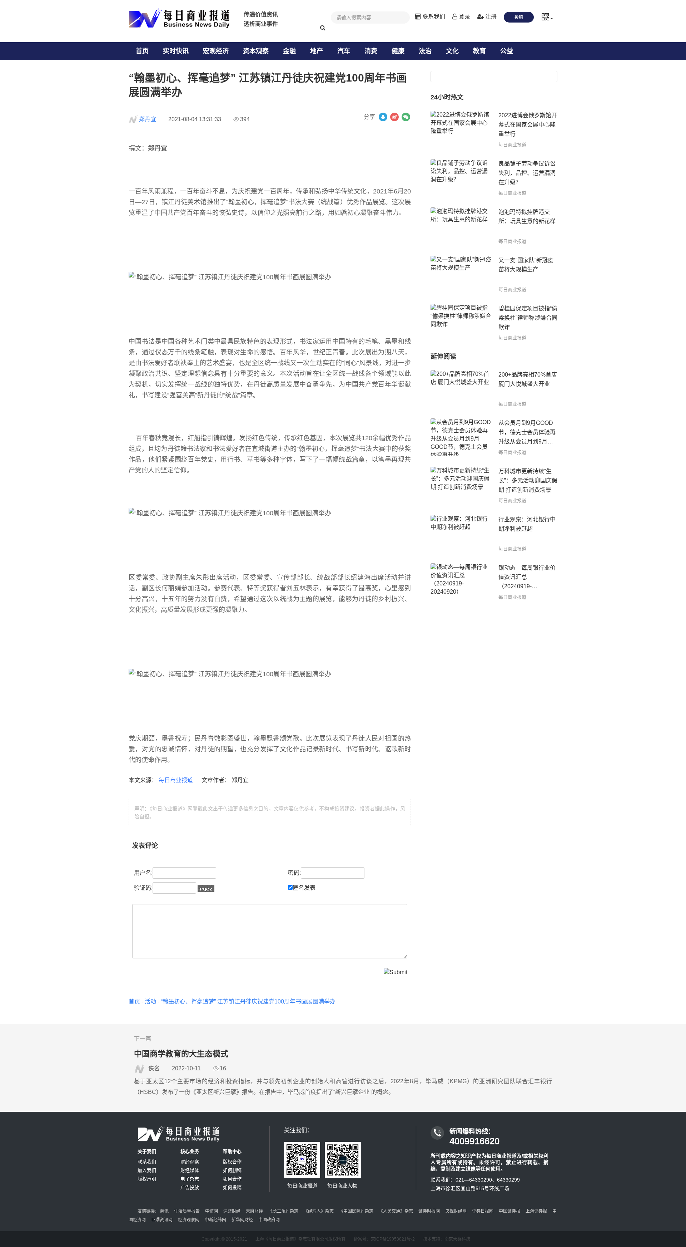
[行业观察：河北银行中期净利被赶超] (461, 534)
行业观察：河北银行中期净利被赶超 (527, 524)
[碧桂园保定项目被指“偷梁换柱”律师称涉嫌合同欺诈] (461, 323)
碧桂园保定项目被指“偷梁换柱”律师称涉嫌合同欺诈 (527, 317)
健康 (398, 51)
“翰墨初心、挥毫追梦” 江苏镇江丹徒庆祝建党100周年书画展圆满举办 (248, 1001)
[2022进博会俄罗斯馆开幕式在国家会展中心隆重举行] (461, 129)
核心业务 (189, 1151)
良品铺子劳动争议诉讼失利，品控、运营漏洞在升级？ (527, 173)
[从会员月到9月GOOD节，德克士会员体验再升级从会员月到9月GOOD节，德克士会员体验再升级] (461, 437)
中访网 (211, 1211)
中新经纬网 (215, 1219)
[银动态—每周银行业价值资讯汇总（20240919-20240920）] (461, 582)
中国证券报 (509, 1211)
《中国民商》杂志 (356, 1211)
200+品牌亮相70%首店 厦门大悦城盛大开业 (527, 379)
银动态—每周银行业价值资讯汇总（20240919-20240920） (527, 578)
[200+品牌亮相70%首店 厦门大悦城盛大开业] (461, 389)
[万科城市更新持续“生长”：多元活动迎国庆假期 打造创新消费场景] (461, 485)
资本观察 (256, 51)
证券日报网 (482, 1211)
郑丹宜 (147, 119)
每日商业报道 (176, 780)
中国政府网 (269, 1219)
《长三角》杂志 (283, 1211)
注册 (490, 17)
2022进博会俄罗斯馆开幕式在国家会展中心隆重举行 (527, 124)
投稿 (518, 17)
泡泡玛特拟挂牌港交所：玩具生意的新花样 (527, 216)
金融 (289, 51)
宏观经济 (216, 51)
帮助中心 (232, 1151)
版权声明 (147, 1179)
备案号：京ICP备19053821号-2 (384, 1239)
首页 (142, 51)
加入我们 (147, 1170)
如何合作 (232, 1179)
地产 (316, 51)
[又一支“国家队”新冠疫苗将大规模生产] (461, 274)
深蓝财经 (231, 1211)
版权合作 (232, 1161)
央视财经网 (456, 1211)
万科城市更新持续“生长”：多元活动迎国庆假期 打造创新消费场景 (527, 480)
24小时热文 (447, 97)
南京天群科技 (457, 1239)
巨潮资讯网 (162, 1219)
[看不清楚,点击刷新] (206, 888)
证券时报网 (429, 1211)
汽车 (343, 51)
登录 (463, 17)
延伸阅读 (443, 356)
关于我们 (147, 1151)
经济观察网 (188, 1219)
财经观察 (189, 1161)
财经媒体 (189, 1170)
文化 (452, 51)
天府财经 (254, 1211)
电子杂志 (189, 1179)
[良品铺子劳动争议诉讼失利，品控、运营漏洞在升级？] (461, 178)
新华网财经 (242, 1219)
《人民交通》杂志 (396, 1211)
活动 (150, 1001)
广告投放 (189, 1187)
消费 (370, 51)
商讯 (164, 1211)
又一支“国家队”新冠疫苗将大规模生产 (525, 265)
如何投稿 (232, 1187)
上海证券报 (536, 1211)
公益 (506, 51)
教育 (479, 51)
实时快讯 (176, 51)
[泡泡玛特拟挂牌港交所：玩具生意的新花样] (461, 226)
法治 (425, 51)
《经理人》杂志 (319, 1211)
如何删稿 (232, 1170)
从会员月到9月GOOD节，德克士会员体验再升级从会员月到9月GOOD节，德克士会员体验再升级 (527, 433)
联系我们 (433, 17)
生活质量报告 (187, 1211)
